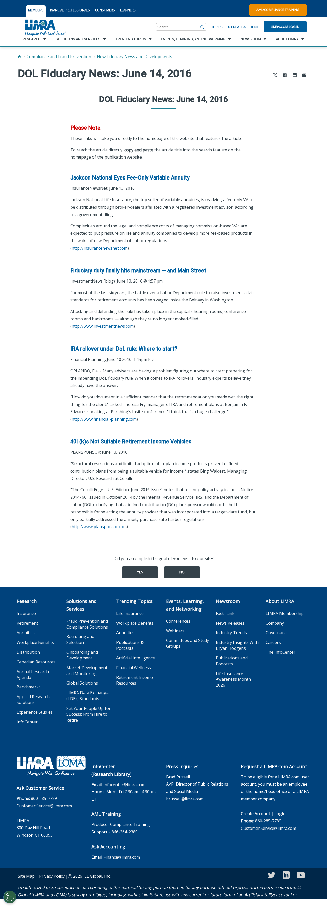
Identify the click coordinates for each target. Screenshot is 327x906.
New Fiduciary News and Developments (134, 56)
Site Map (26, 876)
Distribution (28, 652)
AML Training (106, 814)
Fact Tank (225, 613)
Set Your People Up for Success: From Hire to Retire (88, 714)
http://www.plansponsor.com (99, 526)
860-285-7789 (44, 798)
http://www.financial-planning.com (104, 419)
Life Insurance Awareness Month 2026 (233, 679)
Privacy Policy (52, 876)
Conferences (178, 621)
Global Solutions (82, 683)
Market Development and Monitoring (86, 670)
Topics (217, 27)
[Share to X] (275, 75)
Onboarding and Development (82, 655)
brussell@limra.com (184, 799)
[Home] (19, 56)
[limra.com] (45, 27)
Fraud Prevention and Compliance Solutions (87, 624)
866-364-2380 (125, 832)
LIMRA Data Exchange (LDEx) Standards (87, 695)
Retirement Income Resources (134, 680)
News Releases (230, 623)
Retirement (27, 623)
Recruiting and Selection (80, 639)
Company (275, 623)
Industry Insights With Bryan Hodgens (237, 645)
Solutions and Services (81, 605)
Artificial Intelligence (135, 658)
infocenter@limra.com (124, 784)
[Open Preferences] (9, 897)
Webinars (175, 631)
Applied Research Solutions (33, 699)
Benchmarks (29, 687)
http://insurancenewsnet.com (99, 248)
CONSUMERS (105, 10)
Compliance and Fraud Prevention (59, 56)
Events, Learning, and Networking (185, 605)
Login (279, 813)
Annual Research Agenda (33, 674)
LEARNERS (128, 10)
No (182, 571)
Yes (140, 571)
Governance (277, 632)
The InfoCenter (280, 652)
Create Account (244, 27)
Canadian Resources (36, 662)
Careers (273, 642)
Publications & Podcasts (130, 645)
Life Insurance (130, 613)
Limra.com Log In (285, 26)
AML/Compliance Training (277, 9)
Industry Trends (231, 632)
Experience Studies (35, 712)
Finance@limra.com (121, 857)
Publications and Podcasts (232, 661)
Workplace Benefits (35, 642)
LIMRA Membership (285, 613)
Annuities (26, 632)
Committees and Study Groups (187, 643)
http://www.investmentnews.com (103, 326)
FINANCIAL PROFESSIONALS (69, 10)
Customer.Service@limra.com (44, 806)
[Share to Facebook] (285, 75)
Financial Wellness (133, 667)
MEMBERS (35, 10)
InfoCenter (27, 722)
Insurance (26, 613)
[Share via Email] (304, 75)
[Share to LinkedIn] (294, 75)
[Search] (202, 27)
